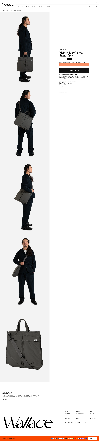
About (77, 418)
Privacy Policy (93, 418)
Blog (91, 411)
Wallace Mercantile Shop (9, 438)
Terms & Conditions (84, 429)
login (91, 3)
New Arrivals (67, 413)
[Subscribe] (95, 427)
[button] (96, 2)
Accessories (67, 418)
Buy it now (74, 70)
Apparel (66, 415)
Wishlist (79, 2)
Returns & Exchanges (80, 413)
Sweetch (11, 10)
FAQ (77, 415)
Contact (77, 416)
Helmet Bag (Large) (17, 10)
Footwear (67, 416)
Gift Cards (92, 413)
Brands (7, 10)
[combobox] (44, 2)
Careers (91, 415)
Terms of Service (93, 416)
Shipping (78, 411)
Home (3, 10)
